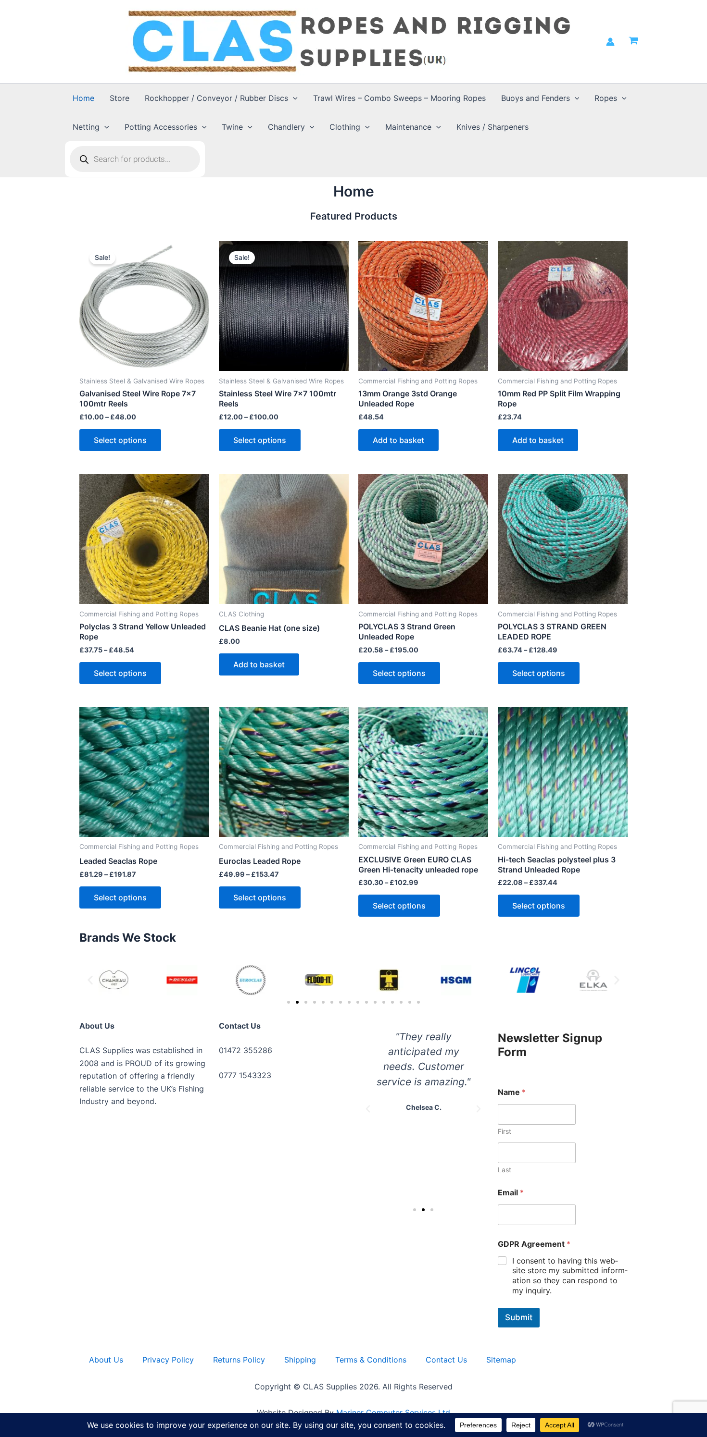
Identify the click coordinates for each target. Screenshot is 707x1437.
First (504, 1131)
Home (83, 98)
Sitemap (501, 1359)
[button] (293, 98)
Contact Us (446, 1359)
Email (511, 1192)
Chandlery (286, 127)
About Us (106, 1359)
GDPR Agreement (534, 1244)
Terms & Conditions (370, 1359)
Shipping (300, 1359)
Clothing (344, 127)
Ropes (605, 98)
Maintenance (408, 127)
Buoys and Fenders (535, 98)
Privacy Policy (168, 1359)
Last (504, 1170)
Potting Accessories (161, 127)
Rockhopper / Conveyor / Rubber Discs (216, 98)
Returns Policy (239, 1359)
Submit (518, 1317)
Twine (232, 127)
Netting (86, 127)
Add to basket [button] (398, 440)
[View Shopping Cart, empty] (633, 42)
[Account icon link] (610, 41)
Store (119, 98)
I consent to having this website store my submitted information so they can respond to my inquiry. (570, 1275)
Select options (120, 440)
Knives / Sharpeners (492, 127)
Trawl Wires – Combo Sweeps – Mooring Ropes (399, 98)
